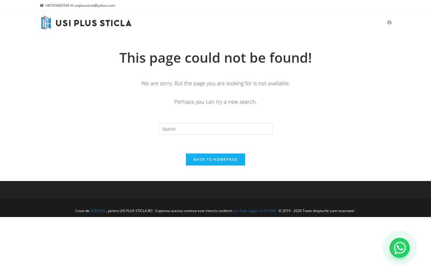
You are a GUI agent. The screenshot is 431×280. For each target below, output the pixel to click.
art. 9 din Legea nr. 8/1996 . (256, 210)
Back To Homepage (215, 159)
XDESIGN (97, 210)
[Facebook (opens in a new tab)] (389, 23)
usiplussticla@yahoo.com (94, 5)
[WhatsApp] (400, 248)
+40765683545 (57, 5)
